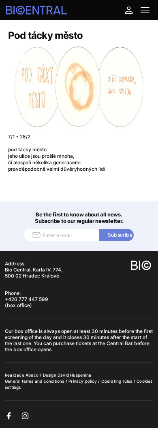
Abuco (32, 375)
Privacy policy (83, 381)
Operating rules (117, 381)
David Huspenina (74, 375)
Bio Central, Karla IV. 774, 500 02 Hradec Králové (33, 273)
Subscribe (120, 235)
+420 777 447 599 (26, 299)
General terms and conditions (35, 381)
